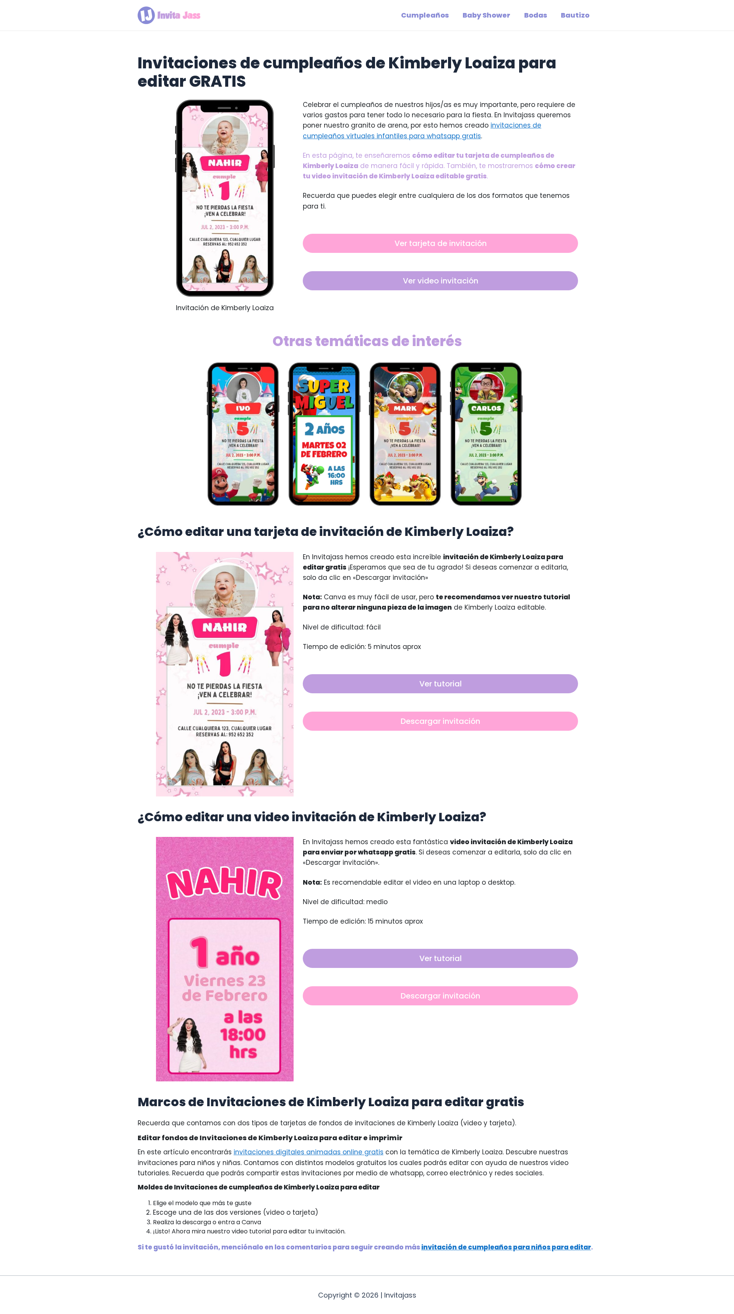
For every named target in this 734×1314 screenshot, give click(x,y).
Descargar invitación (440, 721)
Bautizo (575, 15)
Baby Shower (486, 15)
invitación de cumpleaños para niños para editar (506, 1247)
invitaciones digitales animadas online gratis (308, 1152)
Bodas (535, 15)
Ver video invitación (440, 280)
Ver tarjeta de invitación (441, 243)
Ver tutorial (440, 683)
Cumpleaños (425, 15)
